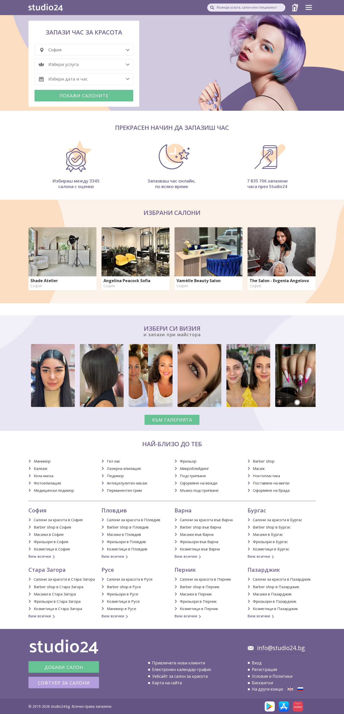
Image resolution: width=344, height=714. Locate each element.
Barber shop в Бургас (272, 527)
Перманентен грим (124, 490)
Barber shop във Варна (200, 527)
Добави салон (63, 667)
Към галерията (172, 420)
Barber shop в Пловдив (128, 527)
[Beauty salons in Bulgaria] (290, 689)
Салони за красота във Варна (206, 519)
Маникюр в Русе (121, 608)
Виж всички (39, 556)
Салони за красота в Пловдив (133, 519)
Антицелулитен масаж (127, 482)
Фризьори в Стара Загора (57, 601)
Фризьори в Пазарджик (274, 601)
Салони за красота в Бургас (277, 519)
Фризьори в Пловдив (126, 541)
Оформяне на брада (271, 490)
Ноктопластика (266, 475)
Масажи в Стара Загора (55, 593)
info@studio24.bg (281, 648)
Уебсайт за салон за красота (180, 676)
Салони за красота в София (58, 519)
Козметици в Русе (123, 601)
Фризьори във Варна (199, 541)
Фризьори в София (51, 541)
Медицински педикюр (54, 490)
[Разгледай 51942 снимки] (172, 376)
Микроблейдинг (194, 468)
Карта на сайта (167, 683)
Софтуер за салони (64, 683)
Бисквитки (262, 683)
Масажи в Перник (196, 593)
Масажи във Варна (197, 534)
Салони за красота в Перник (205, 579)
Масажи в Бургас (268, 534)
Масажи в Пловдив (124, 534)
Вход (257, 663)
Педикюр (115, 475)
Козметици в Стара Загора (58, 608)
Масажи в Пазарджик (272, 593)
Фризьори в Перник (198, 601)
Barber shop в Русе (124, 586)
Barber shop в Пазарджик (276, 586)
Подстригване (193, 475)
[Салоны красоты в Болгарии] (300, 689)
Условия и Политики (272, 676)
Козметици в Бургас (271, 548)
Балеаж (40, 468)
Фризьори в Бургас (270, 541)
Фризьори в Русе (122, 593)
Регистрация (264, 669)
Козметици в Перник (199, 608)
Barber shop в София (52, 527)
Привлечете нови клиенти (178, 663)
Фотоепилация (47, 482)
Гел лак (113, 461)
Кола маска (43, 475)
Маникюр (42, 461)
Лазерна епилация (124, 468)
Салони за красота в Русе (130, 579)
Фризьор (188, 461)
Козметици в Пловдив (127, 548)
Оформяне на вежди (198, 482)
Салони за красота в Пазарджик (282, 579)
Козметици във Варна (200, 548)
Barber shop (263, 461)
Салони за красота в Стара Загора (64, 579)
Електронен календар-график (181, 669)
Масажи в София (48, 534)
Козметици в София (52, 548)
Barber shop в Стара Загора (58, 586)
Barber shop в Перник (199, 586)
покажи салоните (84, 96)
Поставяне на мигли (271, 482)
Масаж (259, 468)
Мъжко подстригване (199, 490)
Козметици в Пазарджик (275, 608)
